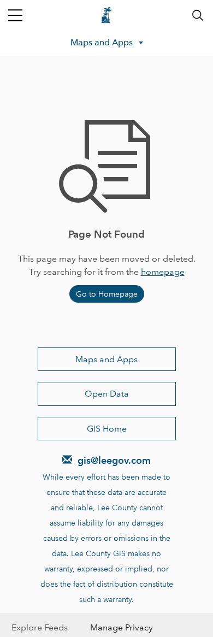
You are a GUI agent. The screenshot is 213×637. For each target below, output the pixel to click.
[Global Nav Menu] (15, 15)
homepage (163, 272)
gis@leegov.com (114, 460)
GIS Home (107, 428)
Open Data (107, 393)
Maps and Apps (106, 359)
